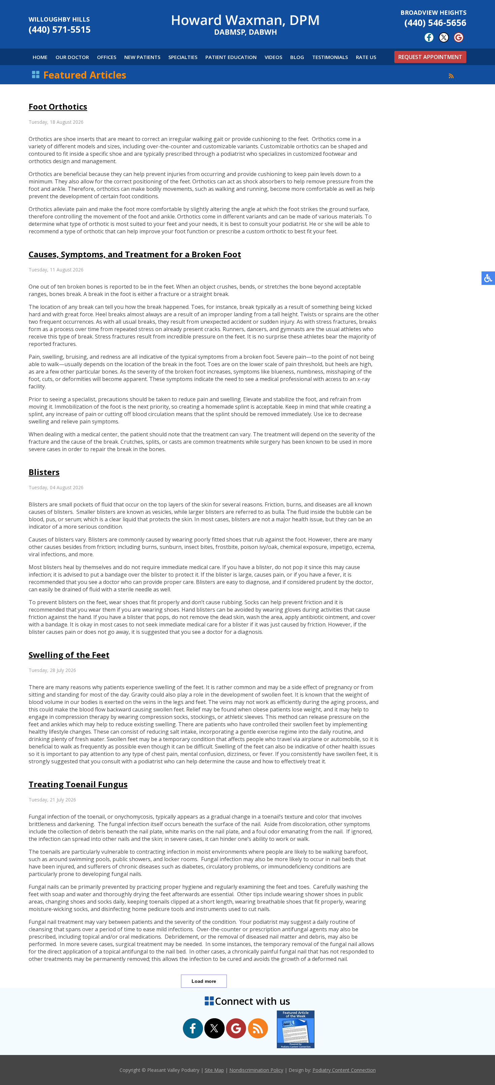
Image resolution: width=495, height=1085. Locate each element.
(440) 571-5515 (60, 25)
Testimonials (330, 57)
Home (40, 57)
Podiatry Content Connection (344, 1070)
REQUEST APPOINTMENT (430, 57)
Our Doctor (72, 57)
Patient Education (231, 57)
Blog (297, 57)
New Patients (142, 57)
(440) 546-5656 (433, 18)
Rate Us (366, 57)
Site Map (214, 1070)
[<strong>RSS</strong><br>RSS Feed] (451, 76)
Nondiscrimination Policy (256, 1070)
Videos (273, 57)
